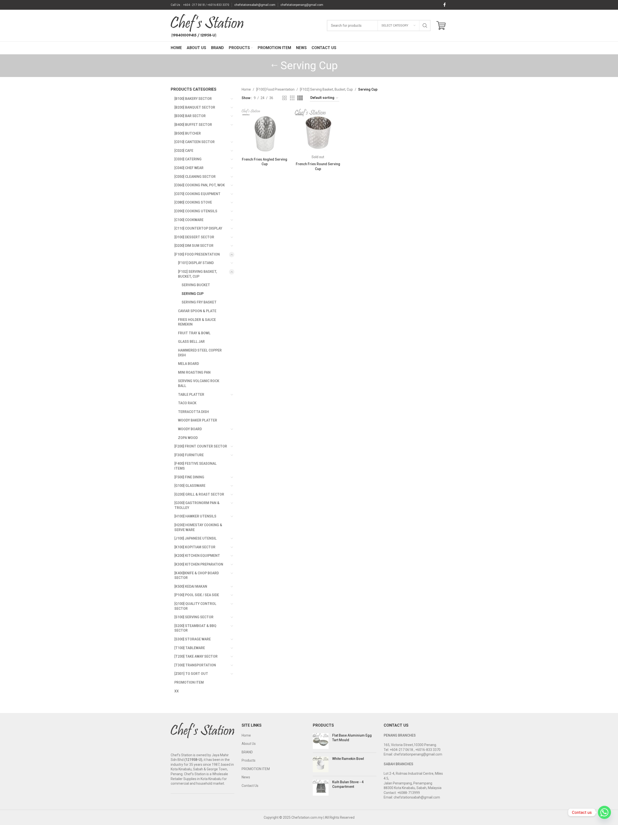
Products (248, 760)
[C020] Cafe (183, 151)
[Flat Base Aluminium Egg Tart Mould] (321, 741)
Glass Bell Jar (191, 342)
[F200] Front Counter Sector (200, 446)
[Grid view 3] (292, 98)
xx (176, 691)
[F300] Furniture (189, 455)
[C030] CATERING (188, 159)
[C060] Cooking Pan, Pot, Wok (199, 185)
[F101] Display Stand (196, 263)
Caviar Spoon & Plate (197, 311)
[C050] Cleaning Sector (195, 177)
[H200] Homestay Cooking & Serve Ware (198, 527)
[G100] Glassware (189, 486)
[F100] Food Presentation (197, 254)
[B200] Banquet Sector (194, 107)
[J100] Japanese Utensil (195, 538)
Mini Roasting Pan (194, 372)
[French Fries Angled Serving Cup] (265, 132)
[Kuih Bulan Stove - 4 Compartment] (321, 788)
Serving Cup (192, 294)
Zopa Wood (188, 438)
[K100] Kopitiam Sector (194, 547)
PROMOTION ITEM (256, 769)
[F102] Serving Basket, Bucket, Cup (197, 274)
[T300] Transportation (195, 665)
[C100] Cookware (188, 220)
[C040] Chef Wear (188, 168)
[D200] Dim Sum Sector (193, 246)
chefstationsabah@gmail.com (254, 5)
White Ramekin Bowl (348, 759)
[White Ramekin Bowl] (321, 764)
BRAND (247, 752)
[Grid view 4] (300, 98)
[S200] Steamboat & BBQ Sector (195, 628)
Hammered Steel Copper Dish (200, 352)
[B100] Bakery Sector (193, 99)
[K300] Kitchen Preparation (198, 564)
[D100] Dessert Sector (194, 237)
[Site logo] (207, 25)
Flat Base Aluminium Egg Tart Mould (352, 737)
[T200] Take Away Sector (196, 656)
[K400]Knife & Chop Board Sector (196, 575)
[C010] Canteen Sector (194, 142)
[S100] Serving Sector (193, 617)
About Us (249, 744)
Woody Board (190, 429)
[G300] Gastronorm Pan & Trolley (197, 505)
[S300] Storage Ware (192, 639)
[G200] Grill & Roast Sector (199, 494)
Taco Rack (187, 403)
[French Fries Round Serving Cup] (318, 132)
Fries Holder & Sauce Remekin (197, 322)
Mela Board (188, 364)
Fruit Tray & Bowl (194, 333)
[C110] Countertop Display (198, 228)
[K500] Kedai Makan (190, 586)
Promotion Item (189, 682)
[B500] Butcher (187, 133)
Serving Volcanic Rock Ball (198, 383)
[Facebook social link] (445, 5)
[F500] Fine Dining (189, 477)
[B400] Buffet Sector (193, 125)
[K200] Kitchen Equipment (197, 556)
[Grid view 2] (284, 98)
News (246, 777)
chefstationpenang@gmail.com (301, 5)
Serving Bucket (196, 285)
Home (246, 89)
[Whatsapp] (604, 812)
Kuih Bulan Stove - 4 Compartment (348, 784)
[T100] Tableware (189, 648)
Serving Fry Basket (199, 302)
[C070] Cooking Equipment (197, 194)
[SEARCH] (425, 25)
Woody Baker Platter (197, 420)
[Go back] (274, 65)
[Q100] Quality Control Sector (195, 606)
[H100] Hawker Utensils (195, 516)
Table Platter (191, 394)
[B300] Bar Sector (190, 116)
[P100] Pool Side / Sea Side (196, 595)
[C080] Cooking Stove (193, 202)
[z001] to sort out (191, 674)
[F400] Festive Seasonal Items (195, 466)
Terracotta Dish (193, 412)
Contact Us (250, 786)
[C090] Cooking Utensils (195, 211)
